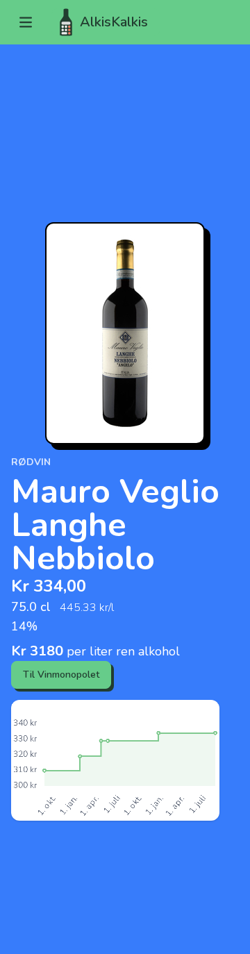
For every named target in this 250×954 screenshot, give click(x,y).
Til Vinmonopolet (61, 674)
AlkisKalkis (114, 21)
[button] (26, 22)
